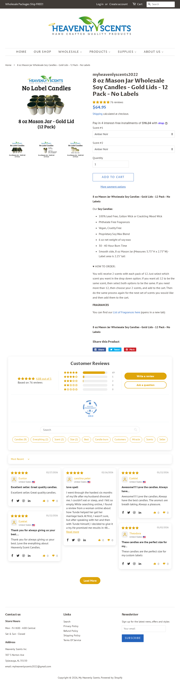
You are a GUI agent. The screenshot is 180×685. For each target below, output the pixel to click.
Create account (118, 4)
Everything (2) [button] (40, 439)
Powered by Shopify (111, 677)
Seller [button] (162, 439)
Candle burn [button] (101, 439)
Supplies (126, 52)
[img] (19, 473)
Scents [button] (149, 439)
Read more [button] (72, 531)
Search (66, 621)
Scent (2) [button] (59, 439)
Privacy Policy (70, 626)
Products (98, 52)
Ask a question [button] (146, 385)
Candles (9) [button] (21, 439)
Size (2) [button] (74, 439)
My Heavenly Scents (89, 677)
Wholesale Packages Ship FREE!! (24, 4)
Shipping (97, 113)
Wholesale (69, 52)
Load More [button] (90, 580)
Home (21, 52)
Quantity (98, 158)
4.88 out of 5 (44, 378)
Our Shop (42, 52)
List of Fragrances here (126, 312)
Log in (100, 4)
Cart (140, 4)
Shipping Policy (71, 635)
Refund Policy (70, 630)
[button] (101, 102)
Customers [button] (120, 439)
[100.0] (90, 407)
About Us (153, 52)
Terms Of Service (72, 640)
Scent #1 (98, 127)
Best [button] (86, 439)
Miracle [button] (136, 439)
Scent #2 (98, 143)
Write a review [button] (145, 376)
